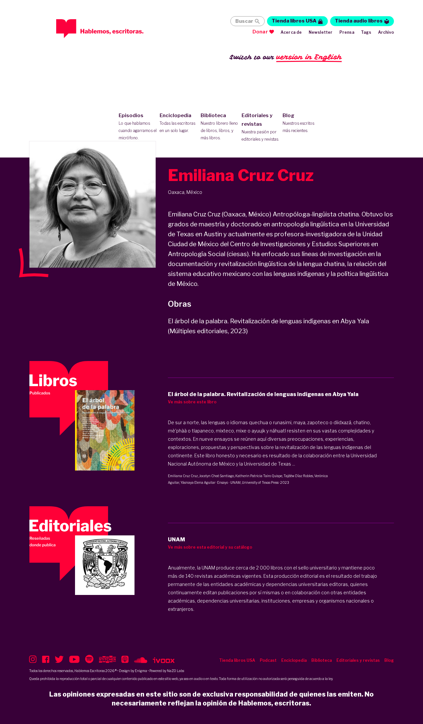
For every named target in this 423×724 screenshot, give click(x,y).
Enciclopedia (177, 123)
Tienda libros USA (294, 21)
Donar (260, 32)
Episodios (138, 126)
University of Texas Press (260, 482)
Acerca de (291, 32)
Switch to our (286, 57)
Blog (298, 123)
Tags (366, 32)
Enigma (141, 671)
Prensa (346, 32)
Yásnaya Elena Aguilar (197, 482)
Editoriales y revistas (260, 127)
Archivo (386, 32)
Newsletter (321, 32)
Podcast (268, 660)
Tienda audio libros (359, 21)
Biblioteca (219, 126)
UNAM (235, 482)
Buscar (244, 21)
